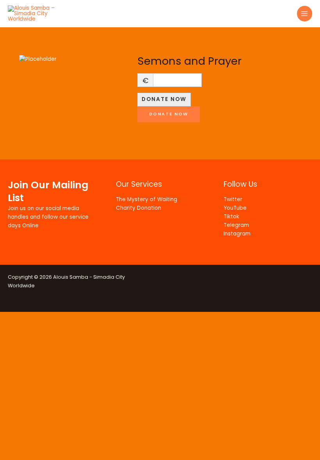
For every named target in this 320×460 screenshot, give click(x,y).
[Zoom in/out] (11, 318)
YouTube (235, 208)
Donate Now (164, 99)
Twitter (233, 199)
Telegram (236, 225)
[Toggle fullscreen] (36, 318)
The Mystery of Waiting (146, 199)
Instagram (237, 233)
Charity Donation (138, 208)
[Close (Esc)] (86, 318)
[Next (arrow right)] (36, 329)
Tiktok (231, 216)
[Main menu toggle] (304, 13)
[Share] (61, 318)
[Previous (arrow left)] (11, 329)
